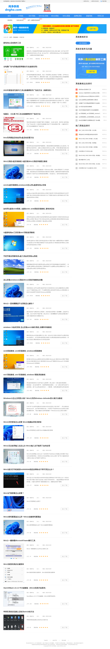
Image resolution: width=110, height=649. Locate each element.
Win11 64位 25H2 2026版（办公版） (91, 138)
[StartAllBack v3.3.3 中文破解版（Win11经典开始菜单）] (13, 598)
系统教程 (15, 37)
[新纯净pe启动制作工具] (13, 53)
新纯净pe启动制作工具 (91, 89)
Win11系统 (66, 16)
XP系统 (20, 16)
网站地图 (64, 640)
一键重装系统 (86, 1)
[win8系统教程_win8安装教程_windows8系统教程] (13, 361)
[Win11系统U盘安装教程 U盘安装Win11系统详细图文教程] (13, 172)
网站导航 (104, 1)
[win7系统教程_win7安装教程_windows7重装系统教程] (13, 385)
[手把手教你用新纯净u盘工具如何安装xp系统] (13, 267)
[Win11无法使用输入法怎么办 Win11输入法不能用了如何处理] (13, 456)
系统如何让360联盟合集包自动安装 (91, 134)
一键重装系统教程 (94, 1)
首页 (9, 16)
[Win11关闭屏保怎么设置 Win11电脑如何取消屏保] (13, 433)
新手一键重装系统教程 (34, 20)
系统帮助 (9, 20)
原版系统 (89, 16)
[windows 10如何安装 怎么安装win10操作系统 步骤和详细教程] (13, 338)
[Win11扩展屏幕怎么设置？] (13, 504)
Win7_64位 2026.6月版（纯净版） (91, 143)
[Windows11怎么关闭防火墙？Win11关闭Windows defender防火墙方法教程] (13, 409)
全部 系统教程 (83, 43)
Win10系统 (55, 16)
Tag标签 (46, 640)
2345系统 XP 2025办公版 (91, 151)
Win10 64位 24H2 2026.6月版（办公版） (91, 164)
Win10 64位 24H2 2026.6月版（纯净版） (91, 155)
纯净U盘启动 (20, 20)
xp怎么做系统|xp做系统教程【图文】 (91, 100)
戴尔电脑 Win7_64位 (91, 159)
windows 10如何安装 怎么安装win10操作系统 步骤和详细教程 (91, 93)
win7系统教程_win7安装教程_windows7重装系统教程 (91, 113)
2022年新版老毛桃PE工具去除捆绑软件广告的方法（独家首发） (91, 110)
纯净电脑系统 (6, 1)
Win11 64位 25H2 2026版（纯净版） (91, 147)
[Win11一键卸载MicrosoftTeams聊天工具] (13, 551)
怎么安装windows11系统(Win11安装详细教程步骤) (91, 96)
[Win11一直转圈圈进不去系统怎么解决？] (13, 314)
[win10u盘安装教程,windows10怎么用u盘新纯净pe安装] (13, 196)
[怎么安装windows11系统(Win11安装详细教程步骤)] (13, 290)
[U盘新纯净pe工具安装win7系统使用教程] (13, 243)
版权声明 (55, 640)
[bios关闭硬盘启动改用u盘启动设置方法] (13, 148)
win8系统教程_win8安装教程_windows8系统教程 (91, 117)
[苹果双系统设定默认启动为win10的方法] (13, 622)
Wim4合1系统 (43, 16)
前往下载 (64, 58)
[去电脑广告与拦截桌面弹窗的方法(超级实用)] (13, 77)
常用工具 (101, 16)
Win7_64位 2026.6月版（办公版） (91, 130)
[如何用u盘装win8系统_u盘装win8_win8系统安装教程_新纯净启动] (13, 219)
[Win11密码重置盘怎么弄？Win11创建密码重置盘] (13, 527)
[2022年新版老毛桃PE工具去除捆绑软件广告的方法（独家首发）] (13, 101)
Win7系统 (32, 16)
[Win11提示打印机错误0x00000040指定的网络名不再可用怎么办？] (13, 480)
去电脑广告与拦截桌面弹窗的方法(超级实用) (91, 103)
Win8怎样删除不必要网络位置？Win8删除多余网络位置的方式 (91, 120)
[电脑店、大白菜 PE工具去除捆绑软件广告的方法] (13, 124)
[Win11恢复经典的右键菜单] (13, 575)
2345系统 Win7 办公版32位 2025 (91, 168)
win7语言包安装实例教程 (91, 106)
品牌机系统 (78, 16)
